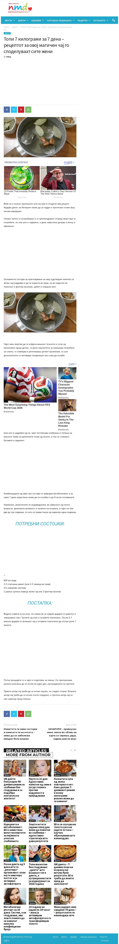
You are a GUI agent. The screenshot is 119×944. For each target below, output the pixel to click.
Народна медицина (59, 20)
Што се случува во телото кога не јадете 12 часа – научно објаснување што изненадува (65, 831)
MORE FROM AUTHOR (28, 755)
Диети (21, 20)
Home (6, 27)
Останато (99, 20)
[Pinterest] (21, 110)
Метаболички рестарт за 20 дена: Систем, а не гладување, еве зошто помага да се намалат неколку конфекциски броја (15, 918)
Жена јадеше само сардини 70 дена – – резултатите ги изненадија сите (65, 911)
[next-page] (74, 750)
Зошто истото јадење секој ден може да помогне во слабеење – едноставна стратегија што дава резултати (39, 833)
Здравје (36, 20)
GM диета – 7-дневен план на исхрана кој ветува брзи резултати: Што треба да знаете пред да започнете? (64, 874)
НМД (8, 57)
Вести (8, 20)
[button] (113, 20)
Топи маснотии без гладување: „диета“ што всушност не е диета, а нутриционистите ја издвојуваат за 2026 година (40, 874)
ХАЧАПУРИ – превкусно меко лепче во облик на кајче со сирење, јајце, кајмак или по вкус (61, 733)
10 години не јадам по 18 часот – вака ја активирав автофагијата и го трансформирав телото (40, 915)
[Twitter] (14, 110)
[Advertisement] (40, 81)
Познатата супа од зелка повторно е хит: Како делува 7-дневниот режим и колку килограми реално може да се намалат (64, 790)
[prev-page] (71, 750)
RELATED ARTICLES (26, 750)
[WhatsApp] (28, 110)
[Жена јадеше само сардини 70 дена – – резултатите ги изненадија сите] (65, 896)
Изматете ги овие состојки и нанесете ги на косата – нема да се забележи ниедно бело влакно (20, 733)
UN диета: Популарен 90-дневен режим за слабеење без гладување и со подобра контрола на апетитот (14, 788)
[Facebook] (7, 110)
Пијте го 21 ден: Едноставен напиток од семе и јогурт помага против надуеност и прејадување (40, 787)
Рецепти (82, 20)
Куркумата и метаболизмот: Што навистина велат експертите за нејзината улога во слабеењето (15, 833)
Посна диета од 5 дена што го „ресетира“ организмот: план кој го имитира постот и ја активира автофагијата (15, 873)
